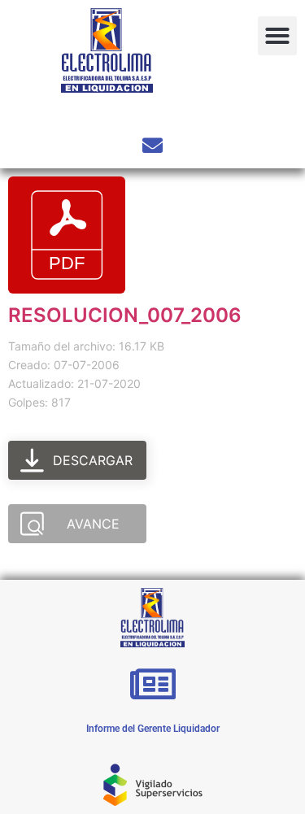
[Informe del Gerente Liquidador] (153, 684)
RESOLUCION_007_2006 (125, 315)
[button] (277, 35)
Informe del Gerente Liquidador (153, 728)
